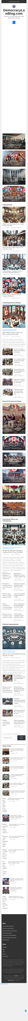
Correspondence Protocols (10, 650)
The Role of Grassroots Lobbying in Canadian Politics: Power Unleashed (17, 775)
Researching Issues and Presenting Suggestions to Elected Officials (19, 371)
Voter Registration (9, 422)
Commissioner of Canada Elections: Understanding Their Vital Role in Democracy (12, 445)
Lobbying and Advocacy (8, 548)
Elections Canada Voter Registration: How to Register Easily (13, 462)
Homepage (5, 947)
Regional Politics (6, 939)
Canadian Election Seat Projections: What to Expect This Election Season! (14, 511)
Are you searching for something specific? (12, 733)
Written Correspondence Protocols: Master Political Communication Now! (19, 722)
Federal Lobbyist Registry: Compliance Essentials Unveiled (19, 595)
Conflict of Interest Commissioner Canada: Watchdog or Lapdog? (19, 615)
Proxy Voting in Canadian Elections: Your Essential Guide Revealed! (14, 495)
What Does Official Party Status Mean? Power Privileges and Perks (16, 799)
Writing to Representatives (9, 330)
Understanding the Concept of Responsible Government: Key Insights (13, 162)
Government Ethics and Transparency (12, 547)
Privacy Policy (5, 956)
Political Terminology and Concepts (9, 937)
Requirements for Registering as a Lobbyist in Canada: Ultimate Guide (19, 575)
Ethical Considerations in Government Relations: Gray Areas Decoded (19, 605)
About (4, 951)
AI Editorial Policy (4, 983)
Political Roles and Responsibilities (9, 935)
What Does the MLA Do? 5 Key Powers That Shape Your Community (16, 897)
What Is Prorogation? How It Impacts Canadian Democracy (13, 145)
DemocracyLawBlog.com (14, 11)
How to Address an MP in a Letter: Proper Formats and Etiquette (19, 361)
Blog (3, 949)
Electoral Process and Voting (12, 421)
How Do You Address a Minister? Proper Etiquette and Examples (19, 350)
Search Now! (21, 737)
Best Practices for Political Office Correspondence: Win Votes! (19, 712)
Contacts (4, 954)
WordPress (16, 975)
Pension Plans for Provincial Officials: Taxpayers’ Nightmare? (12, 295)
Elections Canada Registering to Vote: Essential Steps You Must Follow (13, 425)
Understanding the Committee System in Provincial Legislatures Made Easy (13, 271)
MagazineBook (11, 980)
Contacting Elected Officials (10, 329)
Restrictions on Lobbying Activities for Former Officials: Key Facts (19, 585)
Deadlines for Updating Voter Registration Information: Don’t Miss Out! (13, 478)
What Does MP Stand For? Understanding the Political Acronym (14, 180)
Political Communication (9, 652)
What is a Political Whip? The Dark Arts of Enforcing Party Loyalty (16, 862)
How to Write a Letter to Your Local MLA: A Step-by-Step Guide (17, 758)
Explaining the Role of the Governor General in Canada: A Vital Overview (13, 197)
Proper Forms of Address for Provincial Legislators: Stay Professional (19, 381)
